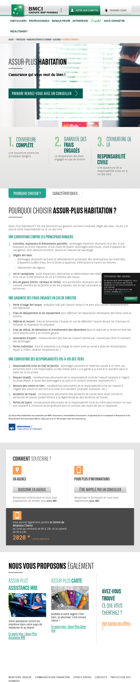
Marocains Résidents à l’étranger (39, 39)
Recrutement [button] (19, 31)
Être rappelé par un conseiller (100, 489)
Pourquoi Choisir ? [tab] (27, 193)
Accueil (11, 39)
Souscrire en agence (32, 489)
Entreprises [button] (80, 21)
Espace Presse (82, 677)
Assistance (57, 39)
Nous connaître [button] (114, 21)
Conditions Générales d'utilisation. (118, 292)
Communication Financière (52, 677)
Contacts (101, 677)
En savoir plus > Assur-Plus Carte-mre (69, 628)
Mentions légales (20, 677)
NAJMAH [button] (96, 21)
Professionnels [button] (39, 21)
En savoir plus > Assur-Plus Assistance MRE (23, 635)
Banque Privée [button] (61, 21)
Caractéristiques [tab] (65, 193)
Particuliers (20, 39)
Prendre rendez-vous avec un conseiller (41, 93)
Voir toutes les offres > (116, 625)
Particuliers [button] (18, 21)
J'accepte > (131, 299)
